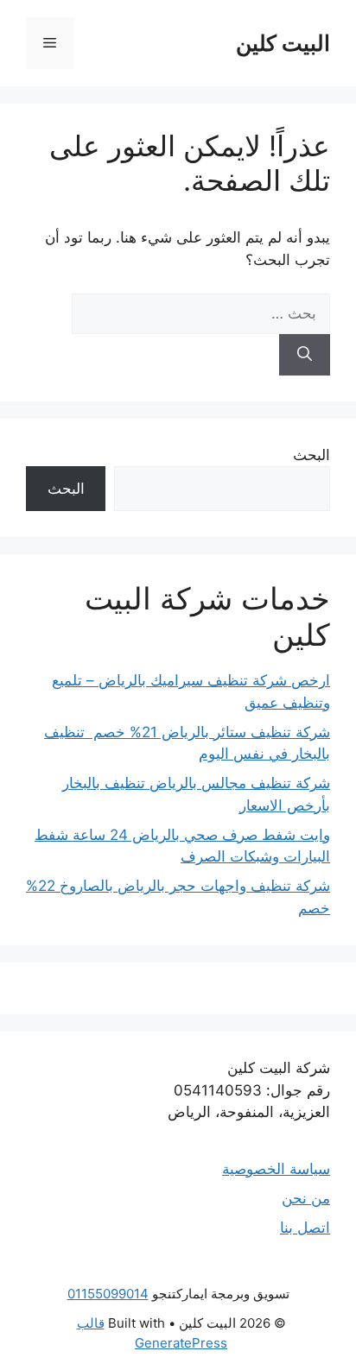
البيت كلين (283, 43)
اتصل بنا (305, 1227)
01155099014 (108, 1293)
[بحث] (304, 355)
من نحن (306, 1198)
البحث (311, 455)
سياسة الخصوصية (276, 1168)
